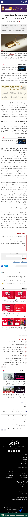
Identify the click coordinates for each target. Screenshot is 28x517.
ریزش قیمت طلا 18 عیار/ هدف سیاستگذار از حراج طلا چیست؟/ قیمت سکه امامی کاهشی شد (13, 240)
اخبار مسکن (10, 471)
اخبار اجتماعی (10, 475)
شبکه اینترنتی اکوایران (22, 489)
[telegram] (11, 451)
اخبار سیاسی (10, 470)
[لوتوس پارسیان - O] (14, 515)
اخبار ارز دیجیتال (22, 477)
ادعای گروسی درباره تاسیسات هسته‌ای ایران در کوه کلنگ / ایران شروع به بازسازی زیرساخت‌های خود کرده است (13, 359)
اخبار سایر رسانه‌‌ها (9, 477)
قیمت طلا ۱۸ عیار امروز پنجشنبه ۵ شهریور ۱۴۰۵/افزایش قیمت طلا (14, 420)
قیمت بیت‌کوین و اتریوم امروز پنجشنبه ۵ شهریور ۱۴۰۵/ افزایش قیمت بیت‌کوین (14, 412)
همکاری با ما (23, 461)
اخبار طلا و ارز (21, 21)
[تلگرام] (7, 266)
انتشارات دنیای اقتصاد (22, 495)
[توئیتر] (5, 266)
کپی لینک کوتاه (23, 266)
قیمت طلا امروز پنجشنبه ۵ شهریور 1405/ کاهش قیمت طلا (15, 428)
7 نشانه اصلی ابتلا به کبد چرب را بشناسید (16, 341)
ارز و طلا (11, 106)
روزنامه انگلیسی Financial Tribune (20, 493)
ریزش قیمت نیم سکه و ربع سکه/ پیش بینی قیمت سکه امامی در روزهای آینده (13, 244)
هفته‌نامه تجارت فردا (23, 491)
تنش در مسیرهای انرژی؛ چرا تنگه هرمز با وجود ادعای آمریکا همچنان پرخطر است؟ (13, 352)
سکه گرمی (22, 224)
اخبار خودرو (23, 473)
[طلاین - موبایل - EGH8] (14, 8)
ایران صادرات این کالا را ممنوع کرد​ (18, 355)
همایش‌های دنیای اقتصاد (22, 497)
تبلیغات (24, 457)
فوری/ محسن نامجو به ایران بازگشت (17, 344)
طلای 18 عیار (20, 126)
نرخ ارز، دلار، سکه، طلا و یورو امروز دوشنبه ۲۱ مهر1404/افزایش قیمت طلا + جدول (13, 237)
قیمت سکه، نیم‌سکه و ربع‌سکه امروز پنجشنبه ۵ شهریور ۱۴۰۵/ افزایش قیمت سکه (14, 424)
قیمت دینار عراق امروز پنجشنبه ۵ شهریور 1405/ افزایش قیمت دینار (14, 405)
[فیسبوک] (2, 266)
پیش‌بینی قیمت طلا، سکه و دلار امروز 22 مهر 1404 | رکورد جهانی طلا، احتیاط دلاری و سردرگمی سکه (10, 88)
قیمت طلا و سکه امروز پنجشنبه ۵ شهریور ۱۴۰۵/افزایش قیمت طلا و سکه (14, 416)
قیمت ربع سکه (23, 217)
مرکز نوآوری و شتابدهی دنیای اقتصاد (19, 499)
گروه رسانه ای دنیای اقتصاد (21, 484)
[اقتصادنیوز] (14, 442)
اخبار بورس (23, 471)
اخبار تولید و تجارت (22, 475)
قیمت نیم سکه (23, 211)
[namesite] (23, 2)
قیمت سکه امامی (18, 155)
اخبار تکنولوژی (10, 473)
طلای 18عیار (16, 261)
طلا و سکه (12, 53)
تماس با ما (24, 459)
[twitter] (16, 451)
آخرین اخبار (23, 402)
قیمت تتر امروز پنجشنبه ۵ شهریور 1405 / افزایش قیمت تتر (15, 409)
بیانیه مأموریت (23, 463)
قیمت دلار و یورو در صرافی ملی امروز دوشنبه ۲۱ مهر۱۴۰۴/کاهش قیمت (13, 247)
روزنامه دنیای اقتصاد (23, 486)
